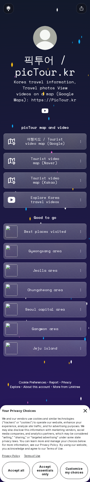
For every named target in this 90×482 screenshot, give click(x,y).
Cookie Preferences (32, 382)
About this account (36, 387)
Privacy (66, 382)
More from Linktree (66, 387)
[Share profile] (81, 8)
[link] (45, 111)
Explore (15, 387)
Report (53, 382)
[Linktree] (9, 8)
